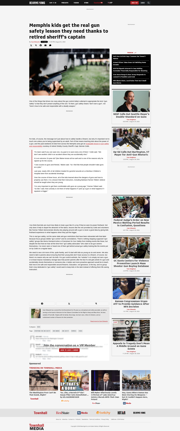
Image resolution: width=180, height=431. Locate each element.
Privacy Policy (105, 419)
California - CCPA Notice (117, 419)
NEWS (38, 327)
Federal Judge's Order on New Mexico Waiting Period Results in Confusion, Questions (131, 223)
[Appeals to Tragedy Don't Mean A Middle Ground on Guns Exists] (131, 330)
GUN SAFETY (65, 331)
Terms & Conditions (94, 419)
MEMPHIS (73, 331)
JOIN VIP (135, 3)
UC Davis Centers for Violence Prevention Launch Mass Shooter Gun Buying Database (131, 263)
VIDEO (80, 331)
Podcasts (65, 3)
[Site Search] (148, 3)
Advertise (64, 419)
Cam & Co (52, 3)
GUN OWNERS (56, 331)
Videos (76, 3)
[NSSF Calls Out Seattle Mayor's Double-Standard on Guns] (131, 101)
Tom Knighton (131, 119)
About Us (58, 419)
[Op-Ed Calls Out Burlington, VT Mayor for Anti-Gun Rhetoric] (131, 139)
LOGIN (142, 3)
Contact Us (71, 419)
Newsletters (85, 419)
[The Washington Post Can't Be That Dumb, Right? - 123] (43, 380)
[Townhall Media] (36, 427)
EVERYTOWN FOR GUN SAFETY (42, 331)
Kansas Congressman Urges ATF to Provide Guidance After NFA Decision (131, 304)
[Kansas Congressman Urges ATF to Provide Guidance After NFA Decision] (131, 288)
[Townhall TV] (98, 2)
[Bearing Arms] (37, 3)
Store (86, 3)
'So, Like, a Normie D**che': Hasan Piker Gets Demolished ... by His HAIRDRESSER (74, 395)
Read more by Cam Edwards (99, 321)
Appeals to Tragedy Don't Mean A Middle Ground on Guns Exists (131, 346)
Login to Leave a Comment (69, 350)
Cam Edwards (35, 42)
